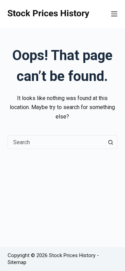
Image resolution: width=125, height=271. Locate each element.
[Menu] (114, 14)
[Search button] (110, 142)
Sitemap (17, 262)
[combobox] (56, 142)
